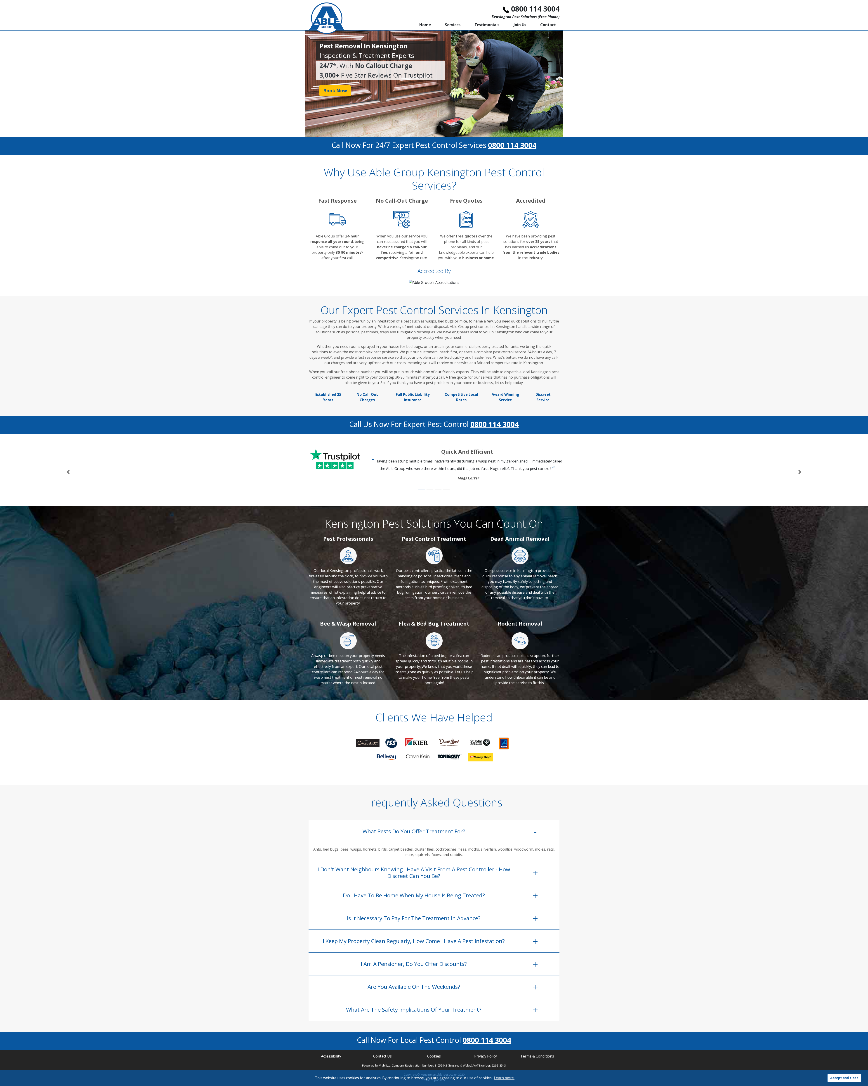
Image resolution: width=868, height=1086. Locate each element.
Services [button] (452, 24)
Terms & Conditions (537, 1056)
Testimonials (486, 24)
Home (425, 24)
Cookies (434, 1056)
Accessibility (331, 1056)
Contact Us (382, 1056)
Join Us (519, 24)
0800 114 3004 (535, 9)
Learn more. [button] (504, 1077)
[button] (68, 471)
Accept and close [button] (844, 1078)
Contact (548, 24)
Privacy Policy (485, 1056)
